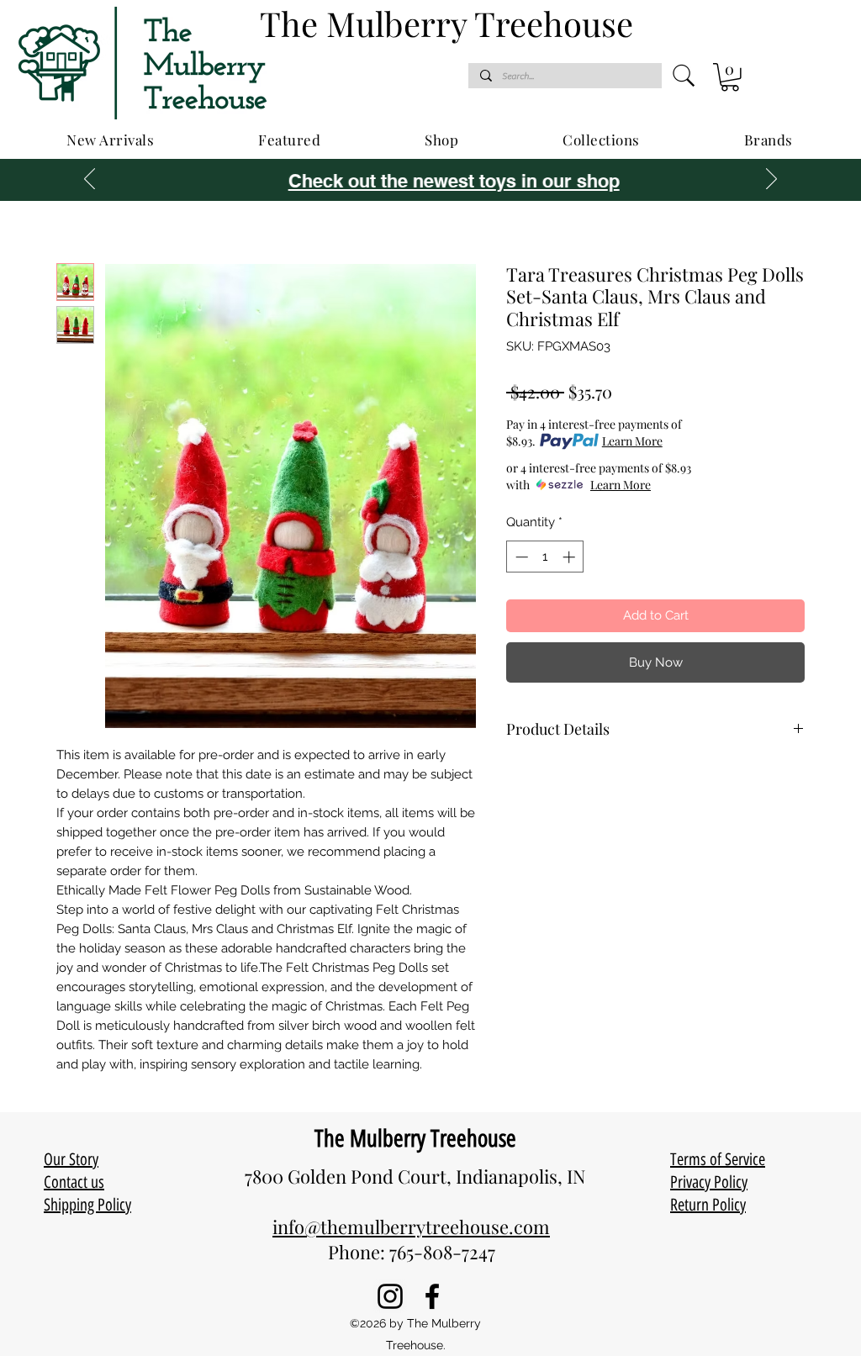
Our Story (71, 1159)
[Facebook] (432, 1296)
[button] (730, 77)
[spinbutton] (545, 556)
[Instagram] (390, 1296)
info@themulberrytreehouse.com (411, 1226)
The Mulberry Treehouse (415, 1138)
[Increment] (570, 556)
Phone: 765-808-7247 (411, 1251)
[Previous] (89, 180)
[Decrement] (520, 556)
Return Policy (708, 1205)
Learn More (632, 441)
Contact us (74, 1182)
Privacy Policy (708, 1182)
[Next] (771, 180)
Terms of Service (717, 1159)
